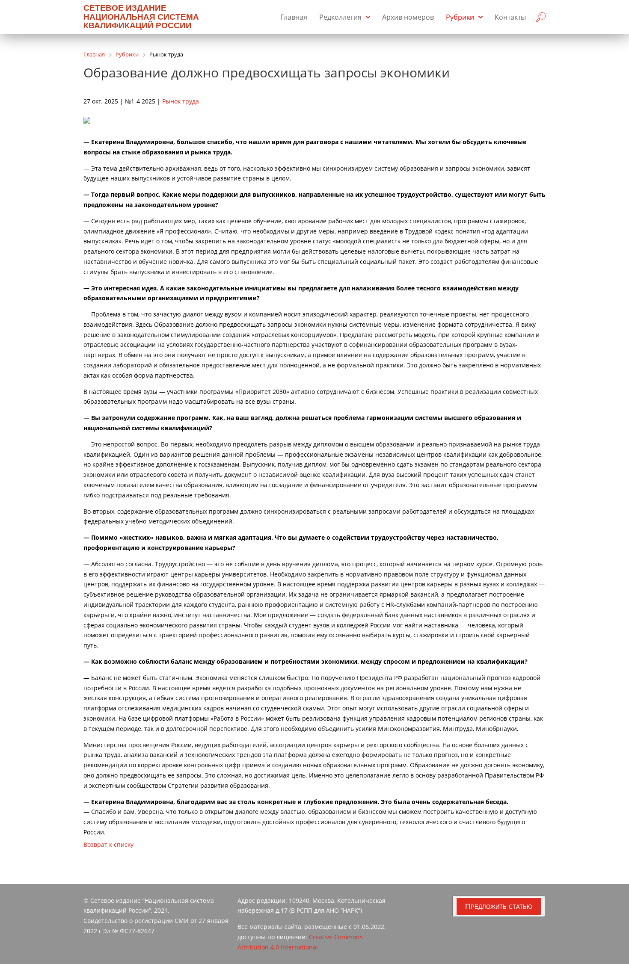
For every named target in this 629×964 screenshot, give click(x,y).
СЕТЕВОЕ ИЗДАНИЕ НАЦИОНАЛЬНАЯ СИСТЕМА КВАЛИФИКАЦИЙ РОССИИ (141, 16)
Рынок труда (180, 101)
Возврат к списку (108, 844)
